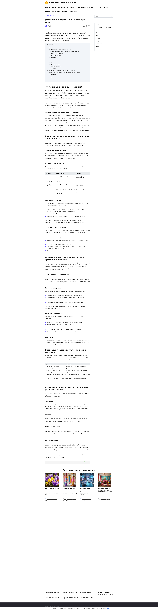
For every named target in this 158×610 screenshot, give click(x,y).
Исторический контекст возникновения (61, 49)
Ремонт (54, 7)
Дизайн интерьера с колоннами (69, 489)
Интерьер (105, 7)
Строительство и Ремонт (62, 2)
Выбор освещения (55, 64)
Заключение (52, 80)
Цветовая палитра (55, 57)
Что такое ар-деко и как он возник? (58, 47)
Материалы (73, 7)
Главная (47, 7)
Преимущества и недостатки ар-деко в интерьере (62, 70)
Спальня (53, 76)
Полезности (65, 11)
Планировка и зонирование (58, 62)
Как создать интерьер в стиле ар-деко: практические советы (65, 61)
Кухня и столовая (55, 77)
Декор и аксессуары (56, 66)
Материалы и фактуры (56, 55)
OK (108, 608)
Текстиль (53, 68)
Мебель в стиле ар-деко (57, 59)
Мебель (47, 11)
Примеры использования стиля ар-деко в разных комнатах (64, 72)
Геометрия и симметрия (57, 53)
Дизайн (99, 7)
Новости (98, 38)
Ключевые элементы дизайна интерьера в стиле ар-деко (64, 51)
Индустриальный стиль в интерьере (52, 489)
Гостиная (53, 74)
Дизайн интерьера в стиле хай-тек (86, 489)
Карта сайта (73, 11)
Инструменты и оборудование (86, 7)
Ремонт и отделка (63, 7)
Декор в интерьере (104, 488)
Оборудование (56, 11)
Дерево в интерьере (104, 592)
